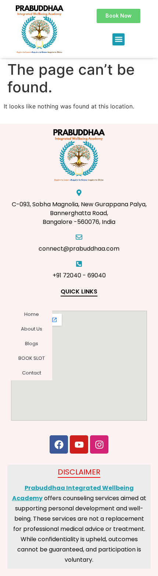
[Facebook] (59, 444)
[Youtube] (79, 444)
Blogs (31, 343)
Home (31, 314)
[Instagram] (99, 444)
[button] (118, 39)
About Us (31, 328)
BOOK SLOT (31, 358)
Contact (31, 372)
